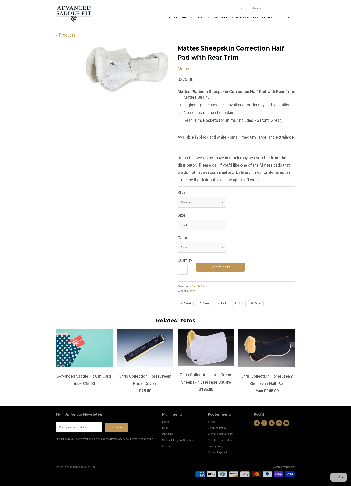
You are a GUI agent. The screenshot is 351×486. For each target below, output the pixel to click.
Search (212, 421)
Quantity (185, 260)
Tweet (187, 303)
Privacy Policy (216, 446)
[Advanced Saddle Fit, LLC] (84, 14)
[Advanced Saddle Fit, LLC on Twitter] (257, 423)
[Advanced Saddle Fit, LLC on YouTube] (272, 423)
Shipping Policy (217, 427)
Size (181, 215)
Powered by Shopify (283, 466)
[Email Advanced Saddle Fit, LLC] (286, 423)
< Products (65, 35)
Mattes (184, 68)
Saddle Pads (199, 286)
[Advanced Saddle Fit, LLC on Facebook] (264, 423)
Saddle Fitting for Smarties (236, 17)
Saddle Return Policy (220, 440)
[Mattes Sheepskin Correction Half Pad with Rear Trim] (127, 70)
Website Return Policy (220, 433)
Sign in (237, 8)
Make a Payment (217, 452)
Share (206, 303)
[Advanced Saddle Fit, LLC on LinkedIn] (279, 423)
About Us (203, 17)
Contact (268, 17)
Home (173, 17)
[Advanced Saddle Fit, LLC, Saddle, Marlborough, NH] (272, 437)
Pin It (224, 303)
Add (240, 303)
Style (182, 192)
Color (182, 237)
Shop (186, 17)
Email (258, 303)
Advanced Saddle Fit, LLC (80, 466)
